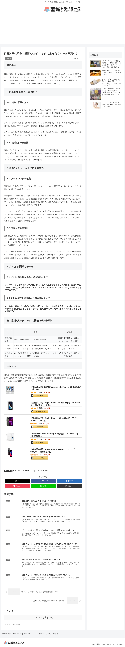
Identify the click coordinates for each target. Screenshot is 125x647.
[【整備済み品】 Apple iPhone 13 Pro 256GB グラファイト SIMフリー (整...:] (10, 422)
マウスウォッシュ (29, 470)
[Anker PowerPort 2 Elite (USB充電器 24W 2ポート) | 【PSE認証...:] (10, 437)
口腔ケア (39, 470)
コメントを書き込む (43, 617)
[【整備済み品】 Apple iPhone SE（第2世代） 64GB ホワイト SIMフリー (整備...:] (10, 406)
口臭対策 (8, 470)
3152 (41, 408)
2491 (41, 392)
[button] (69, 486)
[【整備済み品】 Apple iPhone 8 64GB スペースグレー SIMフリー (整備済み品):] (10, 453)
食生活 (46, 470)
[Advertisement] (62, 30)
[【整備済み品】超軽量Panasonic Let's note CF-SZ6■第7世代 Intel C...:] (10, 390)
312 (40, 424)
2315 (41, 455)
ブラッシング (18, 470)
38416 (41, 439)
